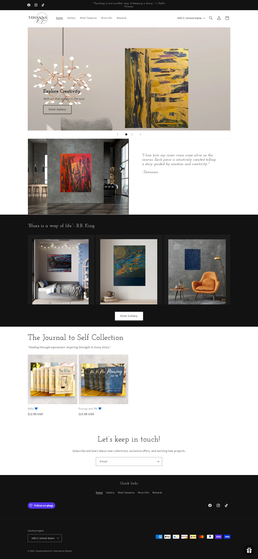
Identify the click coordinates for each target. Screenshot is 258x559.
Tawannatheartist (44, 550)
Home (99, 492)
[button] (211, 18)
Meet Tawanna (126, 492)
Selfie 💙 (33, 409)
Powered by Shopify (62, 550)
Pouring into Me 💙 (90, 409)
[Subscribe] (158, 461)
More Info (143, 492)
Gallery (110, 492)
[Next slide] (140, 134)
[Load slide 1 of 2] (126, 134)
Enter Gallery (57, 109)
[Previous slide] (117, 134)
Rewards (157, 492)
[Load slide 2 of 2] (132, 134)
